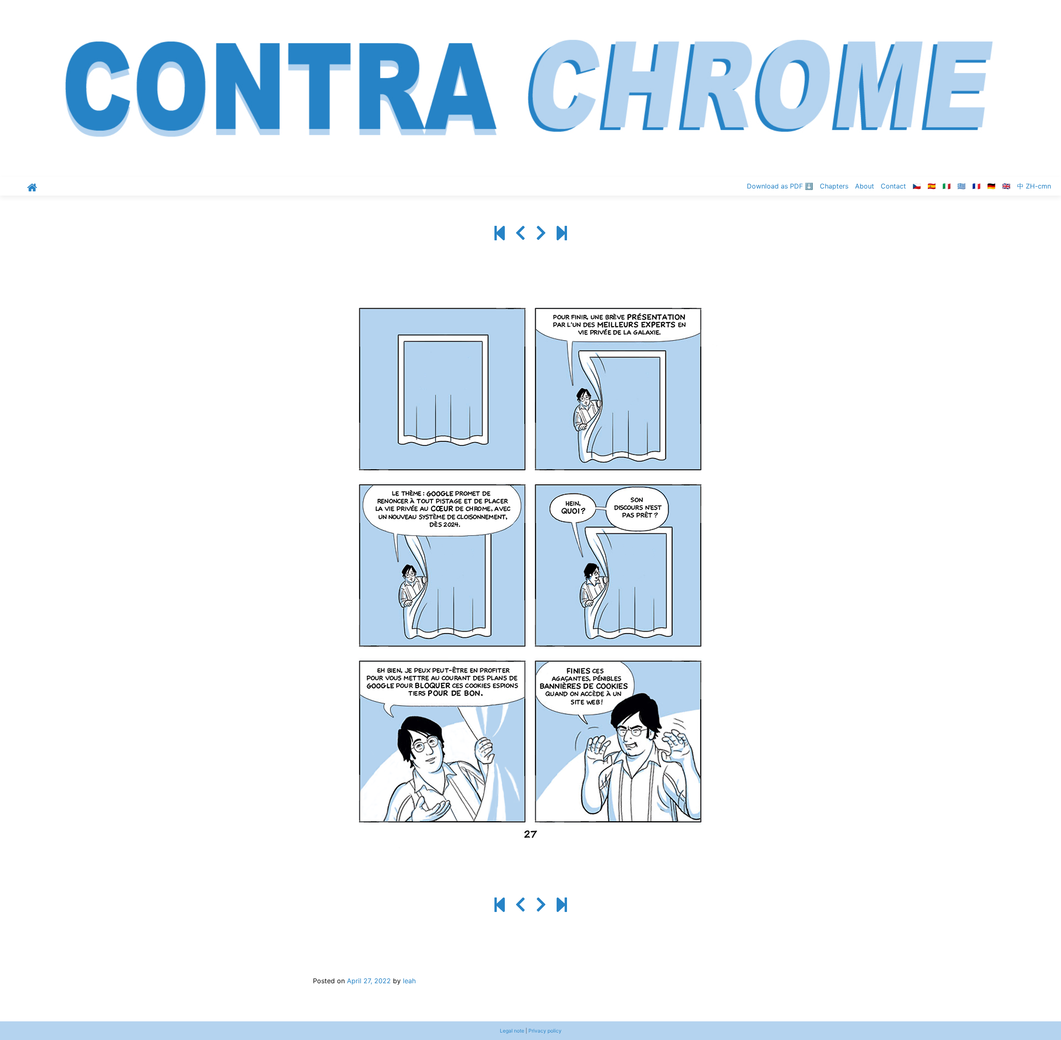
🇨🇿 (917, 186)
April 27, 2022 (369, 981)
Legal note (512, 1031)
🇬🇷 (961, 186)
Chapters (834, 186)
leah (409, 981)
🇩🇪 (991, 186)
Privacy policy (545, 1031)
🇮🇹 (946, 186)
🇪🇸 (932, 186)
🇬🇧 (1006, 186)
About (864, 186)
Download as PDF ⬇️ (780, 186)
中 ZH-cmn (1034, 186)
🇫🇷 (976, 186)
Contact (893, 186)
